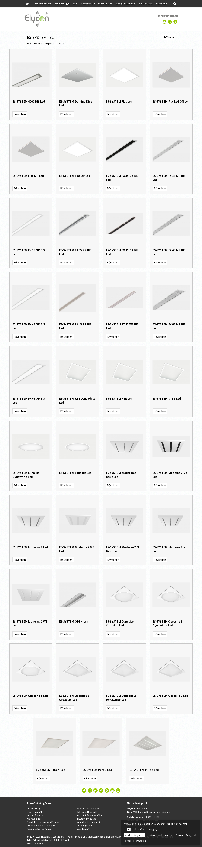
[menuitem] (27, 3)
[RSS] (175, 22)
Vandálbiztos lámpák (88, 821)
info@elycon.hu (167, 16)
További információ (134, 840)
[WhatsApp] (106, 790)
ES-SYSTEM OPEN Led (73, 621)
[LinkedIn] (95, 790)
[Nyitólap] (27, 3)
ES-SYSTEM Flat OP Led (74, 176)
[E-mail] (164, 22)
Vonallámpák (83, 828)
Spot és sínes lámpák (88, 808)
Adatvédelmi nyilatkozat (39, 840)
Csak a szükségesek (186, 835)
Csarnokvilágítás (35, 808)
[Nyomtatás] (118, 790)
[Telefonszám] (170, 22)
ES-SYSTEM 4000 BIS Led (28, 101)
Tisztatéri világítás (86, 818)
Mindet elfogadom (134, 835)
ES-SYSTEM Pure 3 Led (97, 770)
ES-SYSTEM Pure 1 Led (50, 770)
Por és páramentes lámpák (41, 825)
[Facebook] (83, 790)
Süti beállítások (61, 840)
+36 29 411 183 (151, 816)
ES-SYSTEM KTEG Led (167, 398)
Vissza (170, 37)
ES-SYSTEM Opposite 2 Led (170, 696)
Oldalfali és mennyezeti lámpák (43, 821)
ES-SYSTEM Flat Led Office (170, 101)
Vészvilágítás (83, 825)
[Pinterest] (101, 790)
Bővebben (20, 114)
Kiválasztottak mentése (160, 835)
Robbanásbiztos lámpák (39, 828)
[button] (174, 3)
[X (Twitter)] (89, 790)
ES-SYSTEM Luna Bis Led (75, 473)
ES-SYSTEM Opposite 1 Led (30, 696)
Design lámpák (34, 811)
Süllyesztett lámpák (87, 811)
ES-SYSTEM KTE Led (119, 398)
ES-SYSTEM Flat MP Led (28, 176)
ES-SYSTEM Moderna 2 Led (30, 547)
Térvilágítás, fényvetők (89, 815)
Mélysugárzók (34, 818)
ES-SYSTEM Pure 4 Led (144, 770)
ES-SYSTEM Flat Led (119, 101)
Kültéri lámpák (34, 815)
